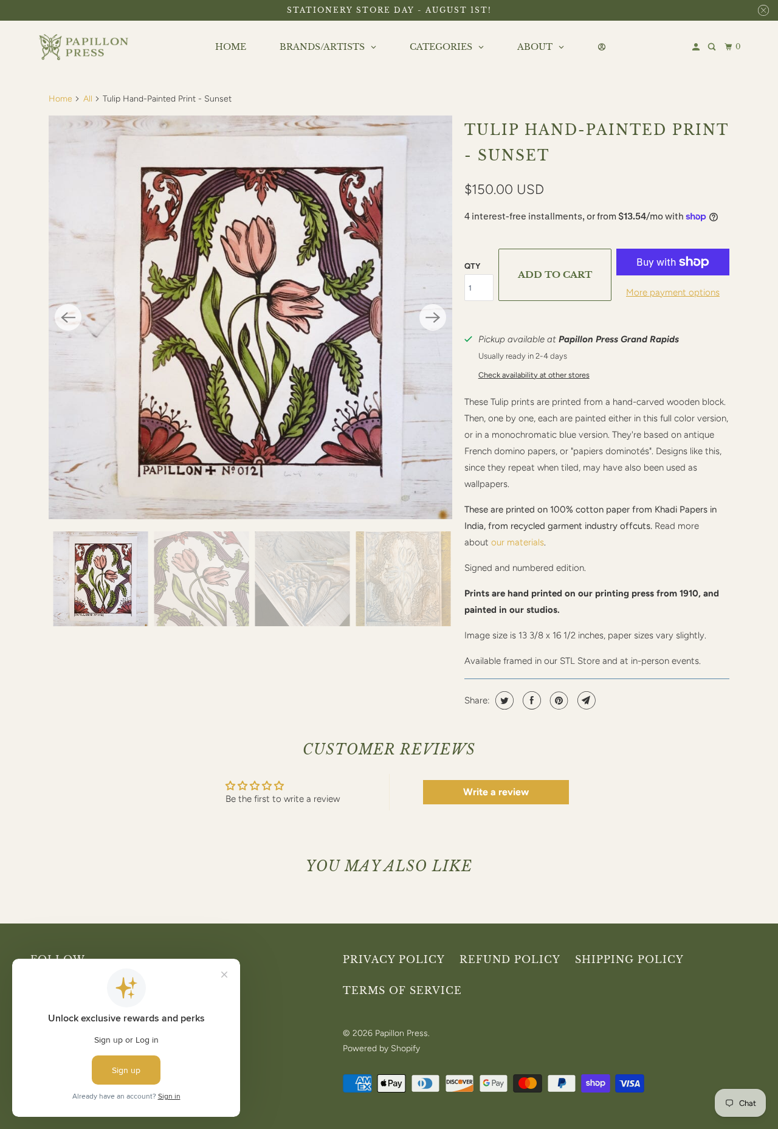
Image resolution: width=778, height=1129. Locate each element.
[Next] (432, 317)
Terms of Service (402, 990)
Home (60, 99)
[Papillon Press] (85, 47)
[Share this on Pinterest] (557, 700)
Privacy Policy (394, 959)
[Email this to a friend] (585, 700)
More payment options (673, 292)
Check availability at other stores (534, 374)
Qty (472, 266)
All (87, 99)
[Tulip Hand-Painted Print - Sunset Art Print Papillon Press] (250, 317)
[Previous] (68, 317)
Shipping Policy (629, 959)
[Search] (713, 47)
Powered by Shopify (381, 1048)
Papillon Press (401, 1033)
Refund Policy (510, 959)
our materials (517, 542)
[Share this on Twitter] (503, 700)
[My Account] (697, 47)
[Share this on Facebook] (530, 700)
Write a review (496, 792)
